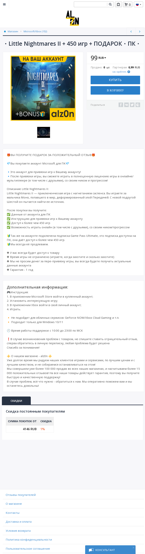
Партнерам (120, 67)
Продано (96, 67)
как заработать (119, 71)
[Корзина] (126, 4)
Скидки (16, 401)
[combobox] (90, 4)
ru (138, 4)
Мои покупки (118, 4)
